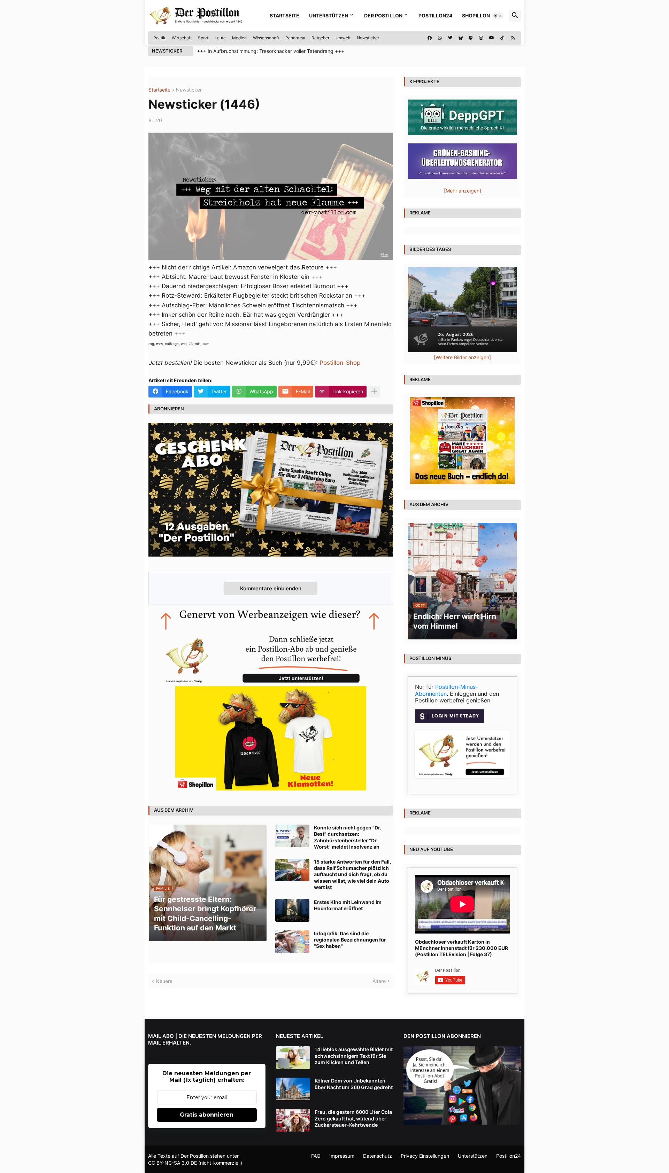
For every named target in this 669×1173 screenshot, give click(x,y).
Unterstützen (328, 15)
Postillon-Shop (340, 362)
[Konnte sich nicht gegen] (292, 836)
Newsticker (368, 37)
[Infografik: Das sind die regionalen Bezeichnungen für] (292, 941)
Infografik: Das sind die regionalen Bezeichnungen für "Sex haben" (350, 939)
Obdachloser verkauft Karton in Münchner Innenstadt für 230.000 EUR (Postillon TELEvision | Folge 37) (461, 948)
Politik (159, 37)
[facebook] (430, 38)
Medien (239, 37)
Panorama (295, 37)
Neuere (164, 981)
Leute (220, 37)
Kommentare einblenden (270, 588)
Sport (203, 37)
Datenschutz (377, 1156)
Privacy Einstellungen (425, 1156)
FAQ (316, 1156)
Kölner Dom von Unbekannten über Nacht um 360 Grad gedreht (354, 1084)
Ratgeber (320, 37)
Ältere (379, 981)
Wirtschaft (182, 37)
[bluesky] (461, 38)
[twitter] (450, 38)
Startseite (284, 15)
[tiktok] (502, 38)
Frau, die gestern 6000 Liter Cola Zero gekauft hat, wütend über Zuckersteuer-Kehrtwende (353, 1118)
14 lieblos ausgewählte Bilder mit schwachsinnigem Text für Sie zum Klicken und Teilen (354, 1055)
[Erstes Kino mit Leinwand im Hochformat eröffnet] (292, 910)
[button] (498, 15)
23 (191, 343)
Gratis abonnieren (206, 1114)
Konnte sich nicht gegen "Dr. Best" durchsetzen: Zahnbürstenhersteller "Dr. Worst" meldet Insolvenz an (347, 837)
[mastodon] (471, 38)
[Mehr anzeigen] (374, 391)
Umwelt (343, 37)
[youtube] (491, 38)
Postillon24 (435, 15)
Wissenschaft (266, 37)
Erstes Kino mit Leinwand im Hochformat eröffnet (348, 905)
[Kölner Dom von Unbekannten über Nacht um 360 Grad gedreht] (293, 1089)
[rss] (513, 38)
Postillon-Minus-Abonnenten (446, 690)
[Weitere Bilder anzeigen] (462, 357)
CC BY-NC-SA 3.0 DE (172, 1163)
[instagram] (481, 38)
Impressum (341, 1156)
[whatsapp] (440, 38)
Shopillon (476, 15)
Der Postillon (383, 15)
